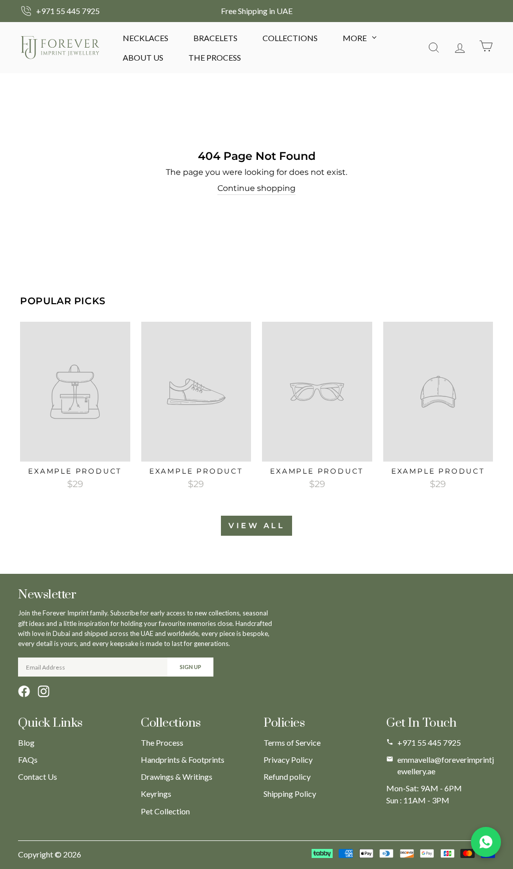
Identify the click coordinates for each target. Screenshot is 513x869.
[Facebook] (24, 691)
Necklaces (145, 38)
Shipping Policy (290, 793)
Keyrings (156, 793)
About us (143, 57)
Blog (26, 742)
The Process (214, 57)
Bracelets (215, 38)
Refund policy (287, 776)
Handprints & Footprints (182, 759)
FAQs (28, 759)
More (355, 38)
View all (256, 525)
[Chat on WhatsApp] (486, 842)
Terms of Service (292, 742)
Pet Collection (165, 811)
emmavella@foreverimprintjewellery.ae (445, 765)
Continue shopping (256, 188)
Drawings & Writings (176, 776)
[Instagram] (44, 691)
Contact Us (37, 776)
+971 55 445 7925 (429, 742)
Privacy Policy (288, 759)
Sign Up (190, 667)
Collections (290, 38)
